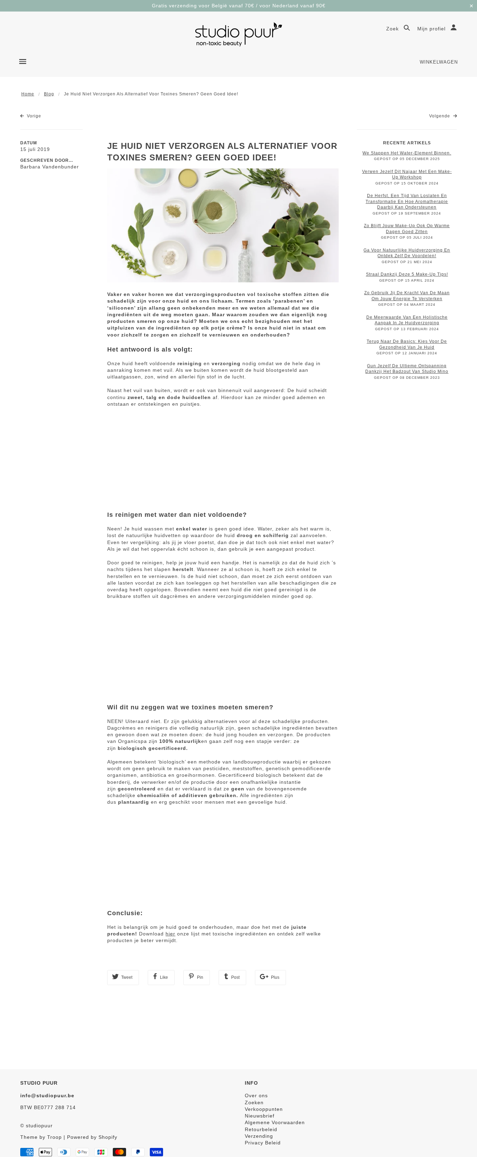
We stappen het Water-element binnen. (406, 153)
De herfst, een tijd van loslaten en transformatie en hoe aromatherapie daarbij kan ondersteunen (407, 201)
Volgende (440, 116)
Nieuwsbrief (259, 1116)
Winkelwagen (439, 62)
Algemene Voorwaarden (275, 1122)
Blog (49, 94)
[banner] (238, 34)
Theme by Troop (41, 1137)
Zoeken (254, 1102)
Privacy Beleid (263, 1142)
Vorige (33, 116)
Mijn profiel (432, 28)
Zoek (393, 28)
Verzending (259, 1136)
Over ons (256, 1095)
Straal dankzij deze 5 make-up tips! (407, 274)
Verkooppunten (264, 1109)
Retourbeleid (261, 1129)
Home (27, 94)
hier (170, 934)
